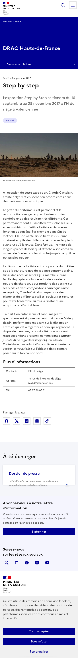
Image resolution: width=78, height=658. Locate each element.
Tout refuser (39, 641)
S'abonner (39, 531)
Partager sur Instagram (37, 421)
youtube (47, 562)
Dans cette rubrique (19, 64)
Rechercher (62, 5)
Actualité (10, 120)
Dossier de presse (24, 473)
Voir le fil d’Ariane (12, 21)
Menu (73, 5)
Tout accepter (39, 631)
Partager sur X (16, 421)
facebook (26, 562)
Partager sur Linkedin (26, 421)
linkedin (16, 562)
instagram (37, 562)
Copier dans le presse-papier (47, 421)
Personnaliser (39, 651)
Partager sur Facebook (6, 421)
